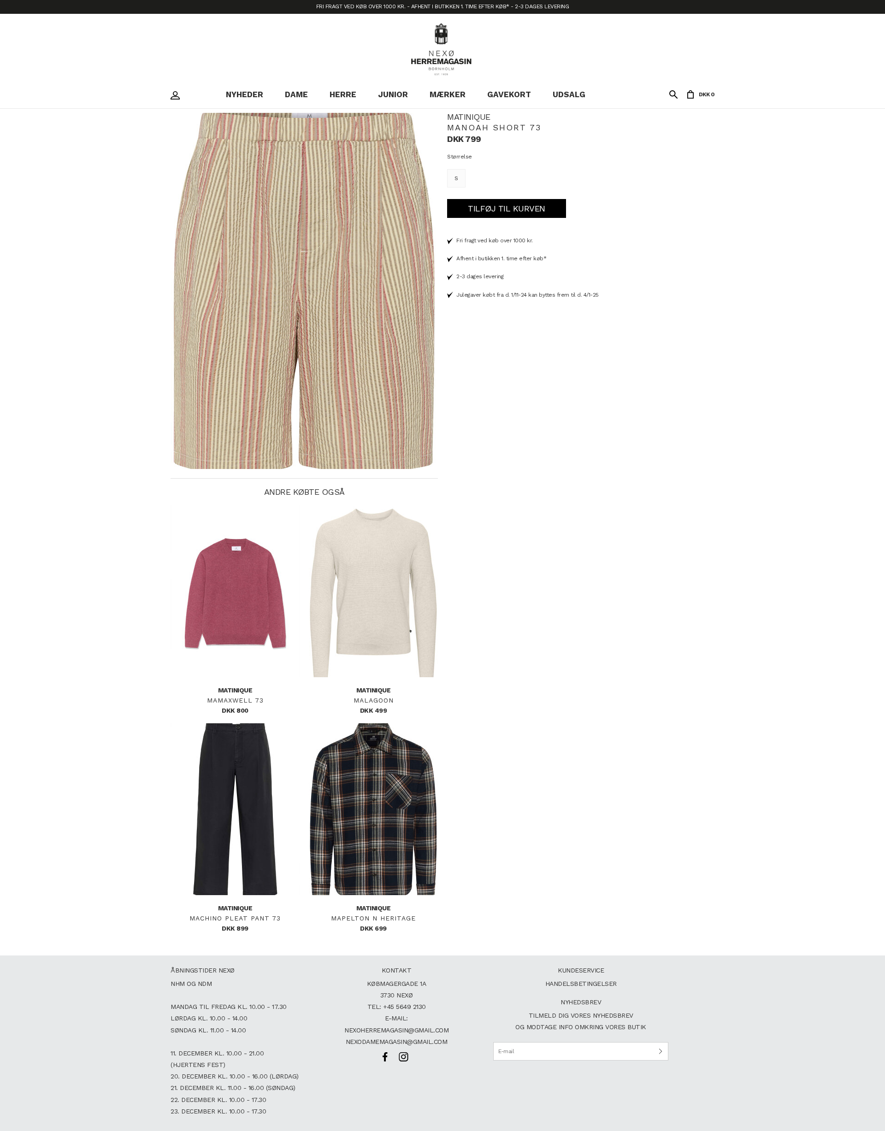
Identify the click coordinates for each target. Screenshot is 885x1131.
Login (177, 95)
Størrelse (459, 156)
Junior (393, 94)
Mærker (448, 94)
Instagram (403, 1057)
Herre (343, 94)
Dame (296, 94)
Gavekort (509, 94)
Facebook (385, 1057)
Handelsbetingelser (581, 983)
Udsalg (569, 94)
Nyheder (244, 94)
